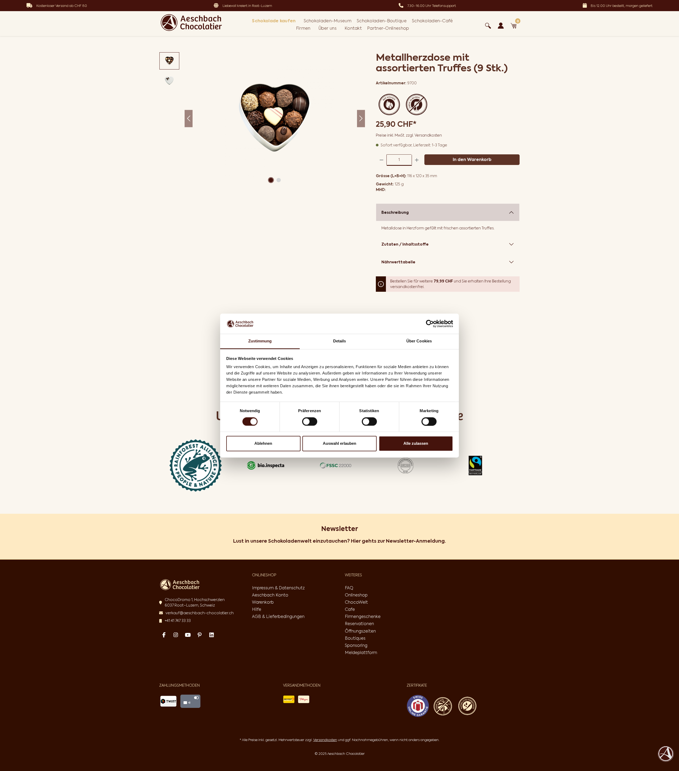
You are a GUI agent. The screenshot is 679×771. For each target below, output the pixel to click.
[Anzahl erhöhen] (417, 159)
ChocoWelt (356, 602)
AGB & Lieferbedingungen (278, 616)
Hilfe (256, 609)
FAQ (349, 587)
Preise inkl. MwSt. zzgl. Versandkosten (409, 135)
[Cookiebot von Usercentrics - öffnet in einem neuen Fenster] (430, 324)
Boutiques (355, 638)
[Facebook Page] (163, 634)
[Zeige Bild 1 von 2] (271, 180)
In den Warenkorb (472, 159)
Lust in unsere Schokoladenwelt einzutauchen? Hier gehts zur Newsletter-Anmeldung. (339, 541)
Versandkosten (325, 740)
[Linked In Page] (211, 634)
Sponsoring (356, 645)
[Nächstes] (361, 118)
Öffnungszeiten (360, 631)
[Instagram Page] (175, 634)
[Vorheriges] (189, 118)
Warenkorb (263, 602)
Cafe (350, 609)
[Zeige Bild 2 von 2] (278, 180)
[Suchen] (488, 24)
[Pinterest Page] (199, 634)
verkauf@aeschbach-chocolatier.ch (200, 613)
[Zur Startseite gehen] (191, 22)
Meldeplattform (361, 652)
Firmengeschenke (363, 616)
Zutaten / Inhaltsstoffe (405, 244)
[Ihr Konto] (500, 24)
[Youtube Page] (187, 634)
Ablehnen (263, 443)
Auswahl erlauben (339, 443)
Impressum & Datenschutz (278, 587)
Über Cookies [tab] (419, 341)
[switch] (309, 421)
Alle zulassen (415, 443)
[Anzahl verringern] (381, 159)
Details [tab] (339, 341)
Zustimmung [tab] (260, 341)
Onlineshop (356, 595)
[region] (262, 118)
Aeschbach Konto (270, 595)
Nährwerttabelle (398, 262)
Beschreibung (395, 212)
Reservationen (359, 623)
